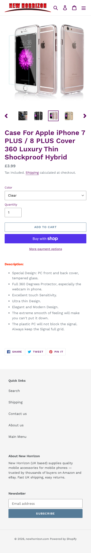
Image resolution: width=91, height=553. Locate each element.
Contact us (17, 414)
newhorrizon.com (37, 538)
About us (15, 425)
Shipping (32, 172)
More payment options (45, 249)
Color (8, 187)
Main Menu (17, 437)
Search (14, 391)
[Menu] (83, 8)
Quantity (11, 204)
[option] (22, 115)
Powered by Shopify (63, 538)
